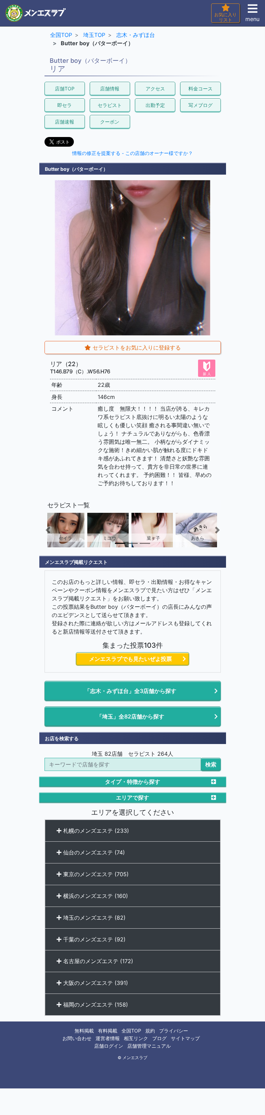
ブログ (159, 1038)
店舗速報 (64, 122)
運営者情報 (108, 1038)
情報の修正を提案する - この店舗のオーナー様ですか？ (132, 153)
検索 (210, 764)
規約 (150, 1031)
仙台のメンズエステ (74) (93, 852)
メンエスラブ (134, 1057)
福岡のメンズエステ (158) (94, 1004)
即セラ (64, 105)
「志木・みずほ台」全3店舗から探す (130, 690)
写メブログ (200, 105)
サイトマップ (185, 1038)
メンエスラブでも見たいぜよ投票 (130, 658)
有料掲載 (107, 1031)
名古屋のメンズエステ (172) (97, 961)
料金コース (200, 88)
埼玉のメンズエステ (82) (93, 917)
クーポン (109, 122)
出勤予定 (155, 105)
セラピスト (110, 105)
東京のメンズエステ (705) (95, 874)
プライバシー (173, 1031)
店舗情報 (109, 88)
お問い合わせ (76, 1038)
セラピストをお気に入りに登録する (136, 347)
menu (252, 19)
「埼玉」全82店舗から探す (130, 716)
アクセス (155, 88)
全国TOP (131, 1031)
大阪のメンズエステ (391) (94, 982)
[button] (58, 530)
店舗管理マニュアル (149, 1046)
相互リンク (136, 1038)
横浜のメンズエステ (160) (94, 895)
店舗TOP (65, 88)
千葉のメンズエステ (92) (93, 939)
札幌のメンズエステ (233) (95, 830)
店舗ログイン (108, 1046)
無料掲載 (84, 1031)
